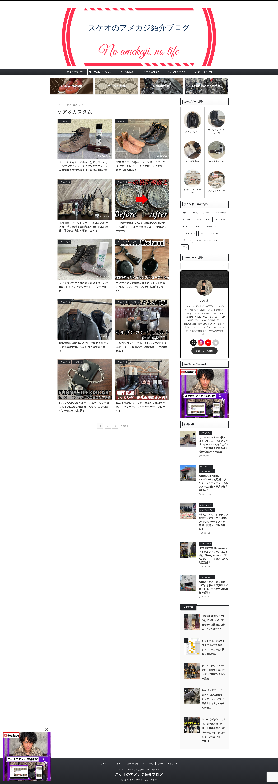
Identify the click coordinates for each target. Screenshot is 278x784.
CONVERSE (220, 212)
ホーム (104, 763)
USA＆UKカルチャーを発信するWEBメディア (139, 769)
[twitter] (193, 342)
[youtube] (208, 342)
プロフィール (116, 763)
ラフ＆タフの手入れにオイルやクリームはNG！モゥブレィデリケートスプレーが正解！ (83, 286)
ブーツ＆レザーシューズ (101, 72)
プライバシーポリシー (167, 763)
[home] (215, 342)
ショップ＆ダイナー (177, 72)
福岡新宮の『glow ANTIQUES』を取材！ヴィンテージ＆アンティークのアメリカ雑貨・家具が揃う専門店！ (213, 483)
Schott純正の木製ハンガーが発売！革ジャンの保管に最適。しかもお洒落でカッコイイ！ (83, 346)
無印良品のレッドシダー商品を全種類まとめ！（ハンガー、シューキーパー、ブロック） (140, 406)
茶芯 (185, 247)
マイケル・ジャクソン (206, 240)
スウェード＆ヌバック (210, 233)
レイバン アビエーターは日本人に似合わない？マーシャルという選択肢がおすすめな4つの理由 (213, 699)
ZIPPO (197, 226)
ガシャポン (211, 226)
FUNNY (186, 219)
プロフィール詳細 (204, 350)
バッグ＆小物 (126, 72)
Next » (124, 425)
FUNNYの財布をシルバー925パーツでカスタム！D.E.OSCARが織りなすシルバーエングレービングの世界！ (84, 406)
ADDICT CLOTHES (201, 212)
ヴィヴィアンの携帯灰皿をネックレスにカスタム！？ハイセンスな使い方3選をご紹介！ (140, 286)
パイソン (187, 240)
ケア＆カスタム (152, 72)
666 (184, 212)
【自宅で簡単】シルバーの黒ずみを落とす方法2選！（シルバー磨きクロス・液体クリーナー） (141, 226)
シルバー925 (189, 233)
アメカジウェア (75, 72)
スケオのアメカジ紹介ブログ (139, 774)
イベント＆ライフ (203, 72)
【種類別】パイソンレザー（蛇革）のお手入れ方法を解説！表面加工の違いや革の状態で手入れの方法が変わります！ (83, 226)
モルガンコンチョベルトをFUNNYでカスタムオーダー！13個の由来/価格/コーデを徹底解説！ (141, 346)
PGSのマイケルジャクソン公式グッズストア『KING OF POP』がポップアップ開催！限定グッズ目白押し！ (213, 521)
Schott (186, 226)
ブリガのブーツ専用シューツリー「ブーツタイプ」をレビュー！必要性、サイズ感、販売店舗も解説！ (140, 166)
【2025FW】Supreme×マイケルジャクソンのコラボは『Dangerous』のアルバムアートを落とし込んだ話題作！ (213, 555)
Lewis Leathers (203, 219)
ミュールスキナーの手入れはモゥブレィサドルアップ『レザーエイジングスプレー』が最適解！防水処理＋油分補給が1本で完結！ (213, 444)
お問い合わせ (132, 763)
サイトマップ (148, 763)
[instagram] (201, 342)
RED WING (221, 219)
